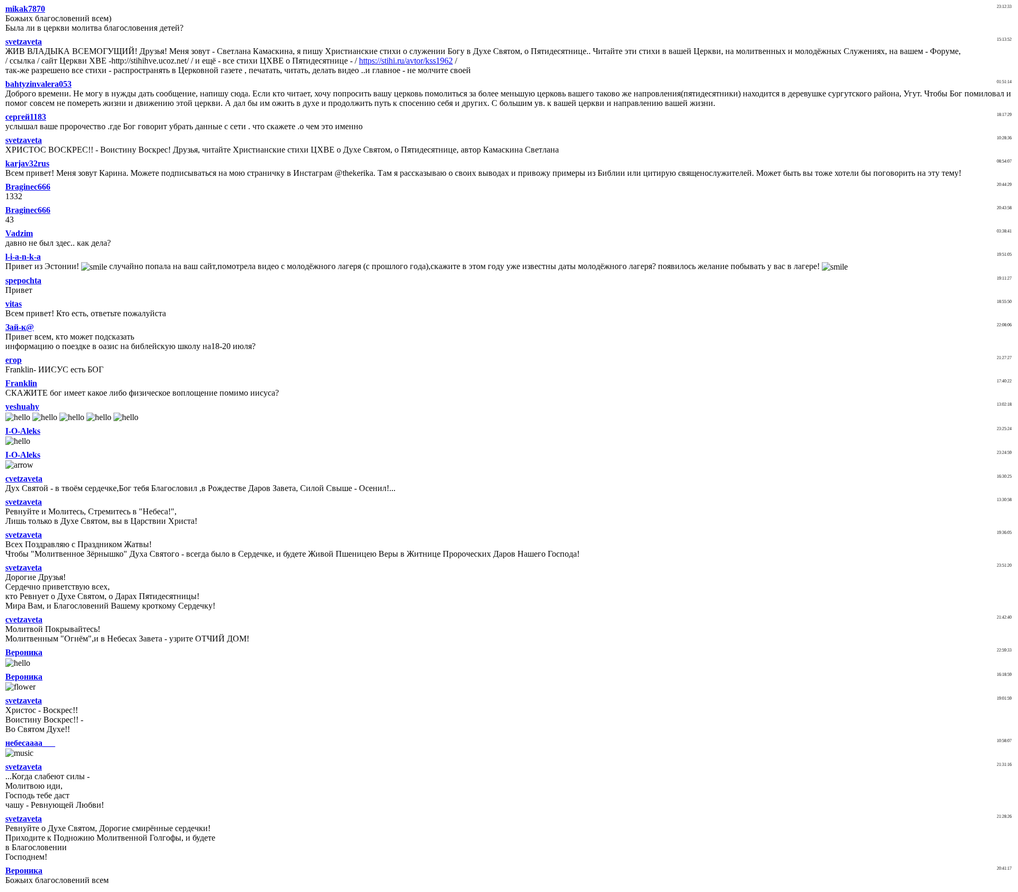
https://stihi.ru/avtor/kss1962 (406, 60)
